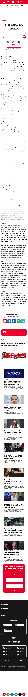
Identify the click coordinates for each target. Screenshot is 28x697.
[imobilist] (4, 694)
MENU (7, 2)
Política (4, 20)
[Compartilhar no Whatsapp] (8, 694)
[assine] (23, 694)
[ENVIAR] (14, 590)
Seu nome (8, 576)
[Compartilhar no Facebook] (12, 694)
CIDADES (21, 5)
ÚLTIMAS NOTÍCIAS (14, 5)
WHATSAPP (7, 5)
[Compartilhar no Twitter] (20, 694)
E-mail (7, 582)
